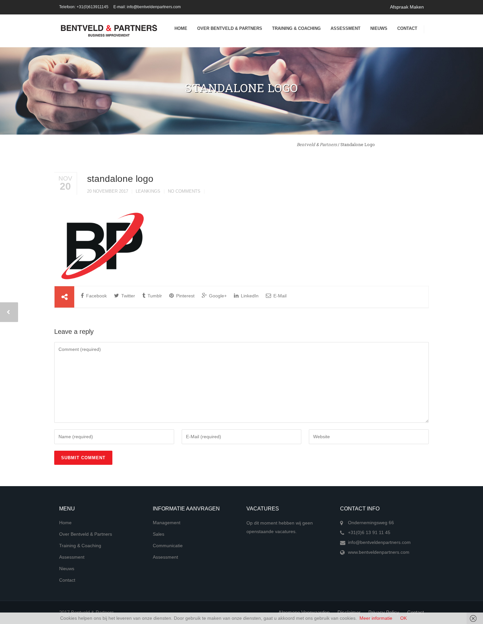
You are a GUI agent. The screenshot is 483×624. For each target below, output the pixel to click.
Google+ (217, 295)
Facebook (96, 295)
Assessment (345, 28)
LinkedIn (249, 295)
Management (166, 522)
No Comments (184, 191)
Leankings (148, 191)
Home (180, 28)
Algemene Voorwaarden (304, 612)
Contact (407, 28)
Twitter (127, 295)
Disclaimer (348, 612)
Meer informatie (375, 618)
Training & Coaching (296, 28)
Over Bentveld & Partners (229, 28)
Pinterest (185, 295)
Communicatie (168, 545)
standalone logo (120, 179)
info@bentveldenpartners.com (379, 542)
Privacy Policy (383, 612)
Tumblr (154, 295)
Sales (158, 534)
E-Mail (279, 295)
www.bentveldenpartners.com (378, 552)
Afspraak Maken (407, 7)
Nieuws (378, 28)
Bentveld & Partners (317, 144)
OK (403, 618)
